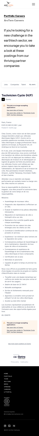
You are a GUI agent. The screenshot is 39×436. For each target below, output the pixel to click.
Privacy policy (15, 362)
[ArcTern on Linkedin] (5, 426)
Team (6, 378)
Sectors (7, 381)
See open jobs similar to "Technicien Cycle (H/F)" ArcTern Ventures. (21, 114)
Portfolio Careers (14, 16)
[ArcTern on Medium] (14, 426)
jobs (6, 85)
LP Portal (8, 392)
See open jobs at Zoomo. (15, 110)
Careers (7, 389)
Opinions (7, 386)
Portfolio (8, 376)
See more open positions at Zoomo (19, 344)
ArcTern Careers (14, 20)
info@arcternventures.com (14, 414)
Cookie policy (24, 362)
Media (6, 384)
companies (14, 85)
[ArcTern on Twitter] (9, 426)
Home (6, 373)
